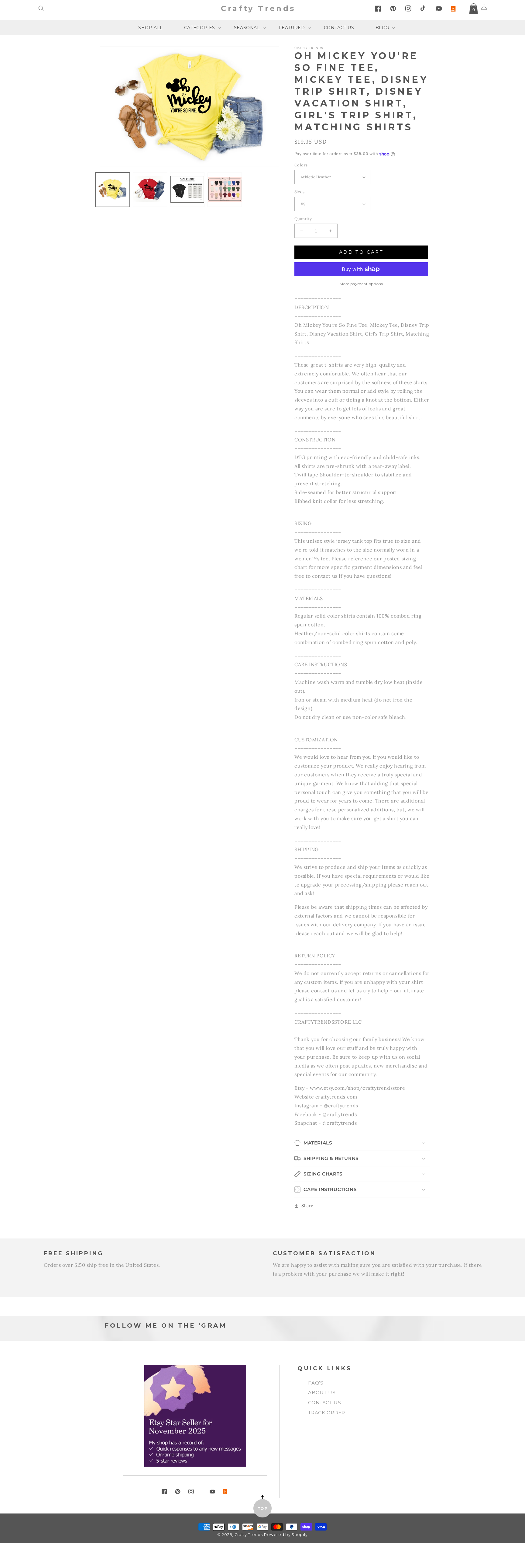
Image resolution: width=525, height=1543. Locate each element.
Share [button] (307, 1205)
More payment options (361, 283)
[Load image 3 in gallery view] (187, 189)
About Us (321, 1392)
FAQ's (315, 1383)
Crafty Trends (249, 1534)
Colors (300, 165)
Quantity (303, 218)
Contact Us (324, 1402)
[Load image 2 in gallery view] (150, 189)
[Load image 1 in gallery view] (112, 189)
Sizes (299, 191)
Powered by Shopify (286, 1534)
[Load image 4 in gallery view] (225, 189)
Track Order (326, 1413)
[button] (41, 8)
